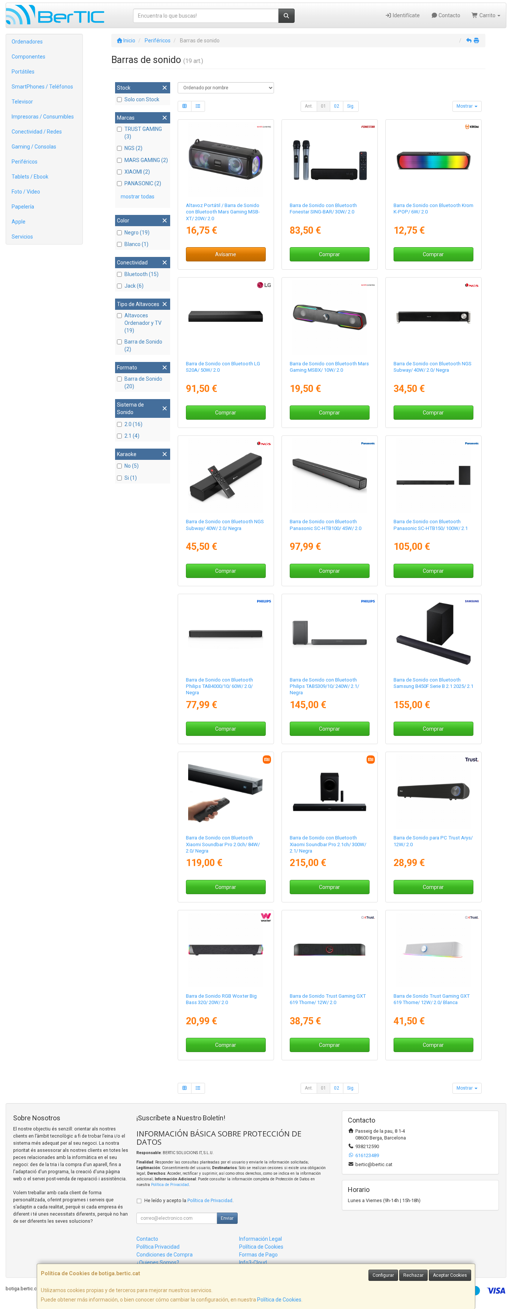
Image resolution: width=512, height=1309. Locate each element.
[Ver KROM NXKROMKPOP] (433, 159)
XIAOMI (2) (137, 172)
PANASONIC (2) (142, 183)
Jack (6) (134, 286)
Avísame (225, 254)
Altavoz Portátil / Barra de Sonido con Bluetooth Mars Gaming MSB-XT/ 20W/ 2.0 (223, 212)
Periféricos (24, 162)
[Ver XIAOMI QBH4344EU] (225, 791)
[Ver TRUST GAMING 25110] (433, 950)
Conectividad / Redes (37, 132)
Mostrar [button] (465, 106)
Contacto (448, 15)
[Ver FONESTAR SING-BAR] (330, 159)
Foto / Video (26, 192)
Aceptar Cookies (450, 1275)
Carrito (487, 15)
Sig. (351, 106)
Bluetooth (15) (141, 274)
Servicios (22, 237)
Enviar (227, 1218)
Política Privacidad (158, 1247)
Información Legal (260, 1239)
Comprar (329, 254)
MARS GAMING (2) (146, 160)
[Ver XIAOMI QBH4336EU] (330, 791)
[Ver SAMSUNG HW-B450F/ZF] (433, 633)
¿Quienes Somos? (157, 1262)
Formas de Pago (258, 1255)
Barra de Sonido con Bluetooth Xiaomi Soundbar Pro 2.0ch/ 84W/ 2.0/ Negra (223, 844)
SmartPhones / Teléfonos (42, 87)
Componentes (28, 57)
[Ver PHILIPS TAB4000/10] (225, 633)
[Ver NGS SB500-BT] (433, 317)
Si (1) (130, 478)
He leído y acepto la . (189, 1200)
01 (323, 106)
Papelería (23, 207)
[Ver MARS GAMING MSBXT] (225, 159)
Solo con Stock (141, 99)
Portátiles (23, 72)
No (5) (131, 466)
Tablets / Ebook (30, 177)
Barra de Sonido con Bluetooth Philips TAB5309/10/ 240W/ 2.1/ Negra (324, 686)
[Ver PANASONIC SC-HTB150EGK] (433, 475)
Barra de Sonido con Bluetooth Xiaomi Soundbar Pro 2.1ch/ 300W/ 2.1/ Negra (328, 844)
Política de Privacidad (170, 1185)
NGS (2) (133, 148)
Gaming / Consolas (34, 147)
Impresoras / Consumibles (43, 117)
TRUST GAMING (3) (143, 133)
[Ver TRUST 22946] (433, 791)
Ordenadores (27, 42)
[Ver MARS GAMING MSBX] (330, 317)
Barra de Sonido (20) (143, 382)
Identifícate (406, 15)
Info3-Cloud (253, 1262)
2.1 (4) (131, 436)
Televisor (22, 102)
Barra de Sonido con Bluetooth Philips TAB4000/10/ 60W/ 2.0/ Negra (219, 686)
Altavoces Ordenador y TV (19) (143, 322)
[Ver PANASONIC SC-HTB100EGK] (330, 475)
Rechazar (413, 1275)
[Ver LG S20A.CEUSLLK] (225, 317)
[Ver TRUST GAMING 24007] (330, 950)
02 (336, 106)
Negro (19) (137, 233)
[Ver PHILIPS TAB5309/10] (330, 633)
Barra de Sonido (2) (143, 345)
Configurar (383, 1275)
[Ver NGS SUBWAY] (225, 475)
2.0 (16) (133, 424)
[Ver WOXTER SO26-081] (225, 950)
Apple (18, 222)
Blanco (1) (136, 244)
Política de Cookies (279, 1300)
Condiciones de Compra (164, 1255)
